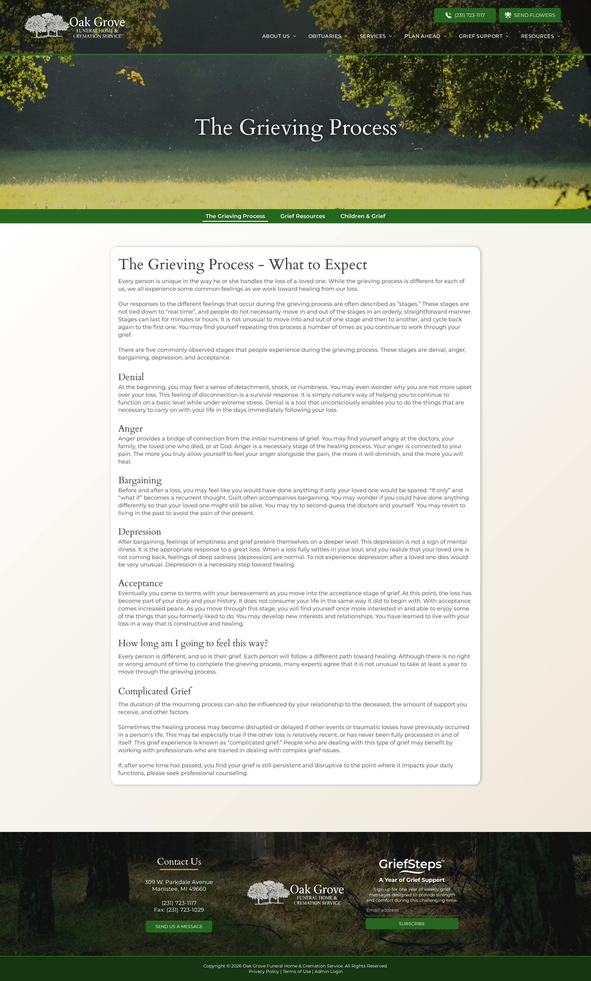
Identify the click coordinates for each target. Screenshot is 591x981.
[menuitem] (279, 36)
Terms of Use (297, 971)
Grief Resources (302, 216)
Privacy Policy (264, 971)
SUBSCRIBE (412, 923)
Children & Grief (362, 216)
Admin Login (329, 971)
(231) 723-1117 (179, 903)
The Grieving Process (235, 216)
